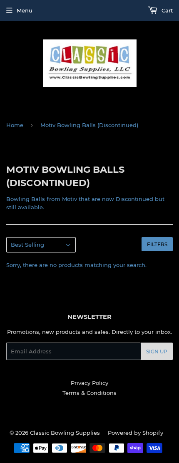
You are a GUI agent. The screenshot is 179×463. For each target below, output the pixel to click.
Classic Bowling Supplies (65, 432)
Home (14, 125)
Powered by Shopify (135, 432)
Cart (166, 10)
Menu (24, 10)
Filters (157, 244)
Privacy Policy (89, 383)
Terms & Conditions (89, 393)
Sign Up (156, 351)
